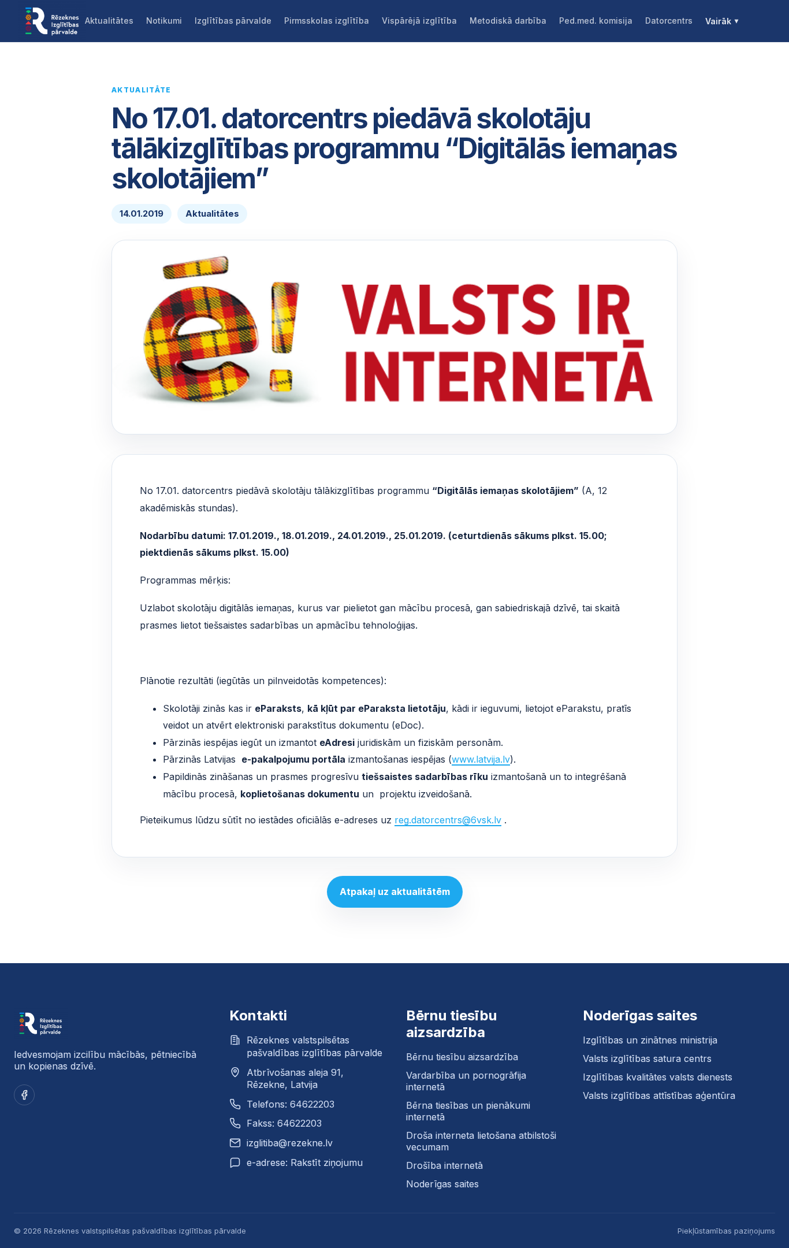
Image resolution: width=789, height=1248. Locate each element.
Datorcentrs (669, 20)
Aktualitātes (109, 20)
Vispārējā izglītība (419, 20)
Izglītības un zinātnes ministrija (650, 1040)
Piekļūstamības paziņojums (726, 1230)
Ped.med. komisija (595, 20)
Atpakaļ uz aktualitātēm (395, 891)
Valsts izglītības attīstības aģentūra (659, 1095)
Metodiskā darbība (508, 20)
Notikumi (164, 20)
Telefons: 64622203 (290, 1104)
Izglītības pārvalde (233, 20)
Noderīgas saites (442, 1184)
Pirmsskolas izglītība (326, 20)
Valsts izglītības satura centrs (647, 1058)
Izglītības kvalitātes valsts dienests (657, 1077)
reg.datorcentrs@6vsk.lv (447, 820)
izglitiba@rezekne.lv (290, 1143)
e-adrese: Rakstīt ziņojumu (305, 1162)
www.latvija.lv (481, 759)
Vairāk (718, 21)
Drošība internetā (444, 1165)
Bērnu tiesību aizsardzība (462, 1057)
